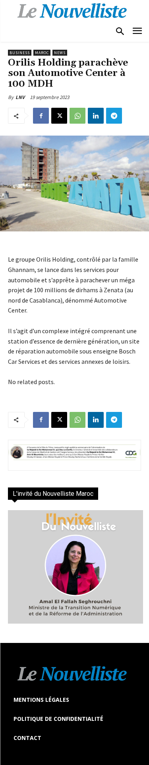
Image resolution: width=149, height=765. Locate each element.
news (60, 52)
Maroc (42, 52)
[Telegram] (114, 116)
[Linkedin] (96, 116)
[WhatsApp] (77, 116)
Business (20, 52)
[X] (59, 116)
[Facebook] (41, 116)
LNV (20, 97)
